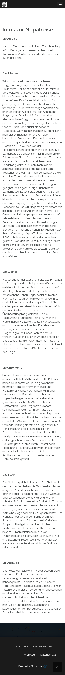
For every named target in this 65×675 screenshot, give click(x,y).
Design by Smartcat (31, 666)
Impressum (30, 654)
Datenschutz (48, 654)
